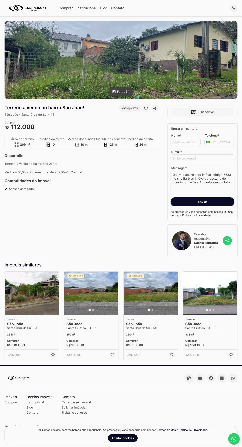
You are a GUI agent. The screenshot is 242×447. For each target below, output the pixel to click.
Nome (176, 135)
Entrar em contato (184, 128)
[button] (32, 293)
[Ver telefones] (233, 8)
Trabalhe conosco (74, 412)
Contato (117, 8)
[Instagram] (232, 378)
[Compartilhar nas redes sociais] (154, 108)
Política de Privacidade (196, 215)
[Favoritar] (146, 108)
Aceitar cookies (123, 438)
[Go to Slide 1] (89, 310)
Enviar (202, 202)
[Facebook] (211, 378)
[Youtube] (200, 378)
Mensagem (179, 168)
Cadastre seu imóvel (76, 402)
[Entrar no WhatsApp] (227, 240)
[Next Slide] (115, 293)
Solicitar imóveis (73, 407)
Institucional (86, 8)
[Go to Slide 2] (93, 310)
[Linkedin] (221, 378)
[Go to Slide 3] (213, 310)
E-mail (176, 152)
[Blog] (189, 378)
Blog (103, 8)
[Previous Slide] (68, 293)
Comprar (66, 8)
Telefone (212, 135)
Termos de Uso (166, 429)
